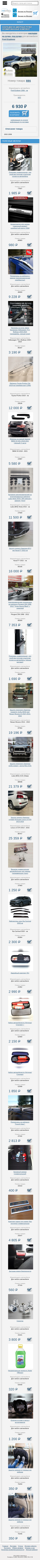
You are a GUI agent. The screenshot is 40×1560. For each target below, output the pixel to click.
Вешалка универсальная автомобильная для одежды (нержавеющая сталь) (20, 871)
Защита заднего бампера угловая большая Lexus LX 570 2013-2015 (20, 819)
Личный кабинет (32, 1550)
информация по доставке (19, 122)
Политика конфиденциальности (12, 1550)
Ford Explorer (8, 39)
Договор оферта (30, 1546)
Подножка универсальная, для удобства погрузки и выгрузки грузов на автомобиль (20, 174)
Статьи (20, 1546)
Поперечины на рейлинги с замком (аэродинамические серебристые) (20, 278)
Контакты (7, 1548)
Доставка (13, 1546)
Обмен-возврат (17, 1548)
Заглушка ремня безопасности (20, 1271)
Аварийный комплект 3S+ (20, 973)
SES (19, 98)
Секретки (20, 1321)
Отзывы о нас (30, 1548)
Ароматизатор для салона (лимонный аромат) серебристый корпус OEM (20, 226)
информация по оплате (19, 120)
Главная (5, 1546)
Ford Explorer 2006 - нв (19, 90)
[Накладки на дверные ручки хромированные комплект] (20, 76)
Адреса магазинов (5, 16)
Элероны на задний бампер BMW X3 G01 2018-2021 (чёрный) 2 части (20, 441)
